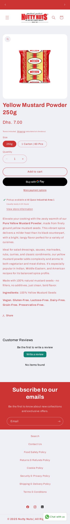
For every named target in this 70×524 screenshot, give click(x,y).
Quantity (7, 152)
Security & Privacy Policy (35, 476)
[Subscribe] (59, 421)
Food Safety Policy (35, 452)
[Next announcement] (64, 4)
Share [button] (9, 315)
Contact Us (35, 444)
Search (35, 436)
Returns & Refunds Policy (35, 460)
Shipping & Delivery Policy (35, 484)
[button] (7, 17)
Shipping (21, 131)
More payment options (35, 190)
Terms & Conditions (35, 492)
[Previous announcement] (5, 4)
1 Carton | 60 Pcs (32, 144)
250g (9, 144)
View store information (19, 209)
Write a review (35, 354)
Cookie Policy (35, 468)
